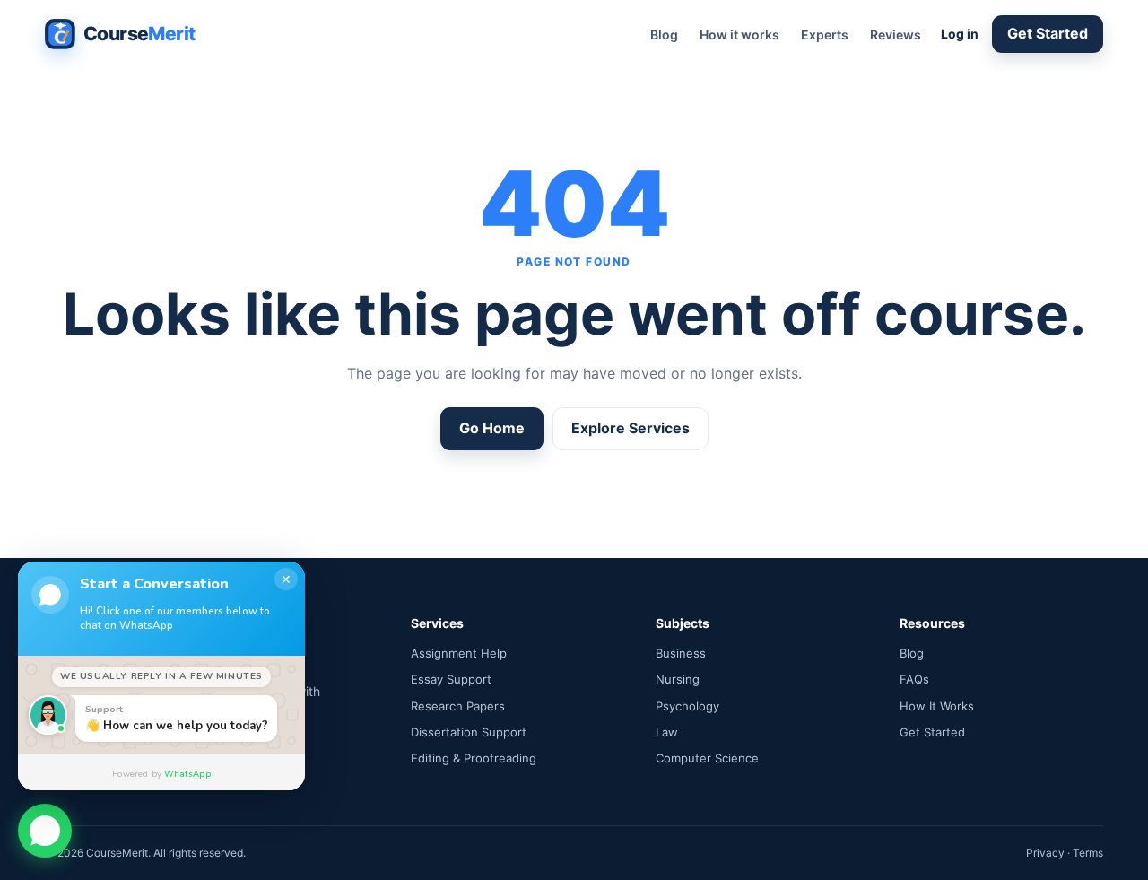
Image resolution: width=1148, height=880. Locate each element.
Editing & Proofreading (473, 758)
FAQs (914, 679)
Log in (959, 33)
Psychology (687, 706)
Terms (1088, 852)
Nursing (678, 679)
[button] (45, 828)
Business (681, 653)
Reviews (895, 34)
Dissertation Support (468, 732)
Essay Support (451, 679)
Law (667, 732)
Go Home (492, 428)
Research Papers (458, 706)
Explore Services (630, 428)
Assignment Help (459, 653)
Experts (824, 34)
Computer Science (707, 758)
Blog (664, 34)
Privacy (1045, 852)
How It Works (937, 706)
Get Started (1047, 33)
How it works (739, 34)
